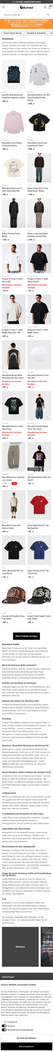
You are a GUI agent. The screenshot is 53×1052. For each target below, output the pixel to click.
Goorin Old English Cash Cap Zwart (39, 617)
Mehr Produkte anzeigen (26, 636)
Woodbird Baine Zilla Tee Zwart (39, 478)
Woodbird (30, 92)
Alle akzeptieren (26, 1046)
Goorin (4, 613)
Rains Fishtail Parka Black (11, 234)
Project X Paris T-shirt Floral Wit (12, 280)
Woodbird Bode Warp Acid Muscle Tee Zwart (13, 376)
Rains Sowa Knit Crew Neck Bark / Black (37, 189)
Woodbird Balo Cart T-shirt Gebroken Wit (12, 189)
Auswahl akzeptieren (26, 1038)
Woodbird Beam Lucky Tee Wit (38, 376)
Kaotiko (4, 92)
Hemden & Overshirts (36, 33)
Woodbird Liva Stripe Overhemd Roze (12, 144)
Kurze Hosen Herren (13, 33)
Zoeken (48, 14)
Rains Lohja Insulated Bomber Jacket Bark (37, 234)
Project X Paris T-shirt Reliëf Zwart (37, 331)
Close (50, 23)
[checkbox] (9, 1021)
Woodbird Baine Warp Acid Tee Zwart (37, 427)
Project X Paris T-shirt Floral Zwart (37, 280)
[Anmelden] (45, 7)
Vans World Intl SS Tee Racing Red (38, 526)
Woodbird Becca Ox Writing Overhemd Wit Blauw (39, 97)
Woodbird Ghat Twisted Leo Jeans (13, 478)
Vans (29, 522)
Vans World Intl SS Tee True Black (12, 572)
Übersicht (46, 985)
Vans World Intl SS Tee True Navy (38, 572)
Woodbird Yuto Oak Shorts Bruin (11, 526)
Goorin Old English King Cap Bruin (13, 617)
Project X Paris (7, 276)
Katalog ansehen (3, 7)
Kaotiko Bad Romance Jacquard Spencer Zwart (13, 96)
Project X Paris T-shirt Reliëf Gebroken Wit (12, 331)
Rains (29, 185)
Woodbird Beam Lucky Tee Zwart (12, 427)
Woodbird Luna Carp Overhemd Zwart (37, 144)
